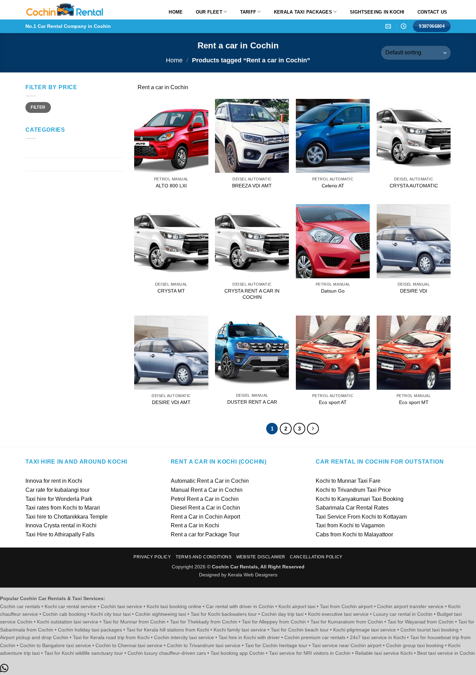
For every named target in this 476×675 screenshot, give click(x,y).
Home (176, 12)
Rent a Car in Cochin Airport (205, 517)
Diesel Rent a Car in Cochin (205, 508)
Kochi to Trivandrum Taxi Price (353, 490)
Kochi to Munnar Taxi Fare (348, 481)
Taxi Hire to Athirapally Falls (59, 534)
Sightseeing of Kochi (51, 164)
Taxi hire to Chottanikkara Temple (66, 517)
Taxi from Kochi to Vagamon (350, 525)
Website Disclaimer (260, 556)
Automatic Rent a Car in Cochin (210, 481)
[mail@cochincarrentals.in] (389, 26)
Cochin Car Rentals (49, 151)
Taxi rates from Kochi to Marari (62, 508)
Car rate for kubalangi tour (57, 490)
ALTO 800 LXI (171, 185)
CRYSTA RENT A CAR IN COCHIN (251, 294)
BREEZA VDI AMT (252, 185)
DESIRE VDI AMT (171, 402)
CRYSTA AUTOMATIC (414, 185)
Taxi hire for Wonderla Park (58, 499)
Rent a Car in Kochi (195, 525)
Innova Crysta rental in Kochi (61, 525)
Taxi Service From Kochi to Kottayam (361, 517)
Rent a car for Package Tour (205, 534)
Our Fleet (209, 12)
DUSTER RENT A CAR (252, 402)
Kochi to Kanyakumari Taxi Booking (360, 499)
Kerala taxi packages (303, 12)
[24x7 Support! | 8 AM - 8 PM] (404, 26)
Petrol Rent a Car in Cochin (205, 499)
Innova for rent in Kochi (53, 481)
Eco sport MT (414, 402)
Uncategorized (43, 178)
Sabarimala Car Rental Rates (352, 508)
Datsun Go (333, 291)
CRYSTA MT (171, 291)
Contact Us (432, 12)
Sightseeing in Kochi (377, 12)
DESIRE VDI (413, 291)
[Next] (313, 429)
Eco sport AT (333, 402)
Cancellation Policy (316, 556)
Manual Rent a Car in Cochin (207, 490)
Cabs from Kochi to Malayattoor (354, 534)
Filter (38, 107)
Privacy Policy (152, 556)
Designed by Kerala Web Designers (238, 574)
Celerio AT (333, 185)
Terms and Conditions (203, 556)
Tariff (248, 12)
